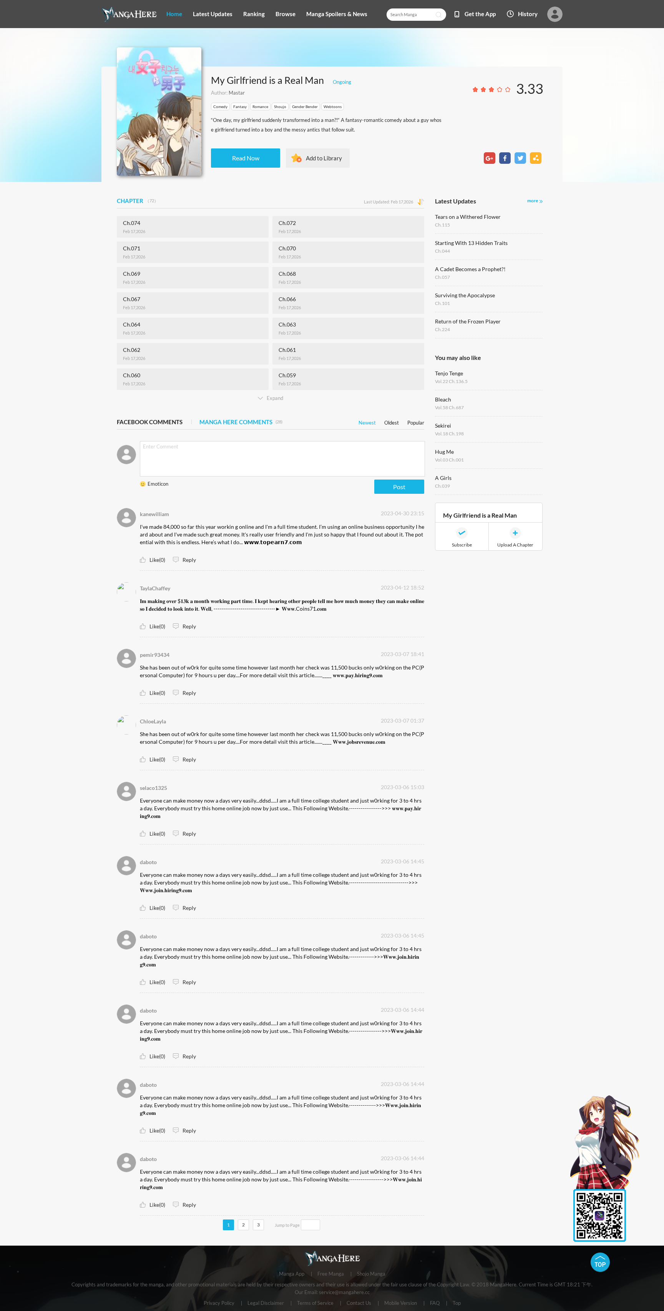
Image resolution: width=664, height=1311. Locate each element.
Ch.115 (442, 225)
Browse (285, 13)
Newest (367, 421)
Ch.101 (442, 303)
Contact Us (359, 1303)
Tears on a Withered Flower (468, 216)
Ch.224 (442, 329)
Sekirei (443, 425)
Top (457, 1303)
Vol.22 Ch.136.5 (451, 381)
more (532, 200)
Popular (415, 421)
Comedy (220, 106)
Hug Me (444, 451)
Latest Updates (212, 13)
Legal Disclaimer (265, 1303)
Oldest (391, 421)
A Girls (443, 478)
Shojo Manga (371, 1274)
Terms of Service (315, 1303)
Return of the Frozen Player (468, 321)
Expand (275, 398)
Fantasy (240, 106)
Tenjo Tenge (449, 373)
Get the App (480, 13)
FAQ (435, 1303)
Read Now (245, 158)
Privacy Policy (219, 1303)
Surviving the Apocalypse (465, 295)
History (528, 13)
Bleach (443, 399)
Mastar (237, 93)
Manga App (291, 1274)
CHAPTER (137, 200)
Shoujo (280, 106)
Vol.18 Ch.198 (449, 433)
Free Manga (330, 1274)
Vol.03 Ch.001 (449, 460)
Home (174, 13)
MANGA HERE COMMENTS (240, 422)
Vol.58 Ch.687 (449, 407)
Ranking (254, 13)
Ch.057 (442, 277)
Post (399, 486)
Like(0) (157, 559)
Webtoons (333, 106)
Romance (260, 106)
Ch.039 (442, 486)
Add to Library (324, 158)
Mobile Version (400, 1303)
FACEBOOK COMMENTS (150, 422)
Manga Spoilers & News (336, 13)
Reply (189, 559)
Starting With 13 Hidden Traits (471, 243)
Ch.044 (442, 251)
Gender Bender (305, 106)
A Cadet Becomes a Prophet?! (470, 269)
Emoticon (158, 484)
